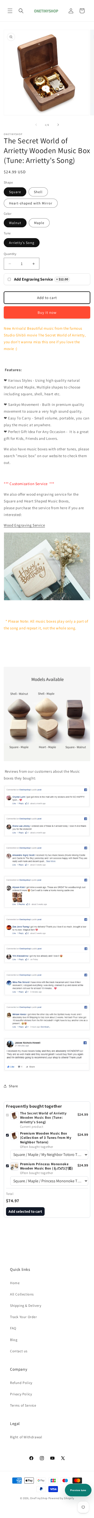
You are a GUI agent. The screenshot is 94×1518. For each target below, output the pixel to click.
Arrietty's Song (21, 242)
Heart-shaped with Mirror (30, 203)
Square (15, 192)
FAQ (13, 1328)
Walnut (15, 223)
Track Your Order (23, 1317)
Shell (38, 192)
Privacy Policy (21, 1394)
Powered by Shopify (61, 1498)
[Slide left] (36, 124)
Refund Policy (21, 1382)
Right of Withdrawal (26, 1437)
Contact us (19, 1351)
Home (15, 1283)
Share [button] (13, 1086)
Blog (13, 1339)
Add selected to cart (25, 1211)
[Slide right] (58, 124)
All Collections (22, 1294)
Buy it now (47, 312)
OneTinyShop (39, 1498)
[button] (10, 10)
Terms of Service (23, 1405)
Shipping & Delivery (25, 1305)
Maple (39, 223)
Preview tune (78, 1490)
